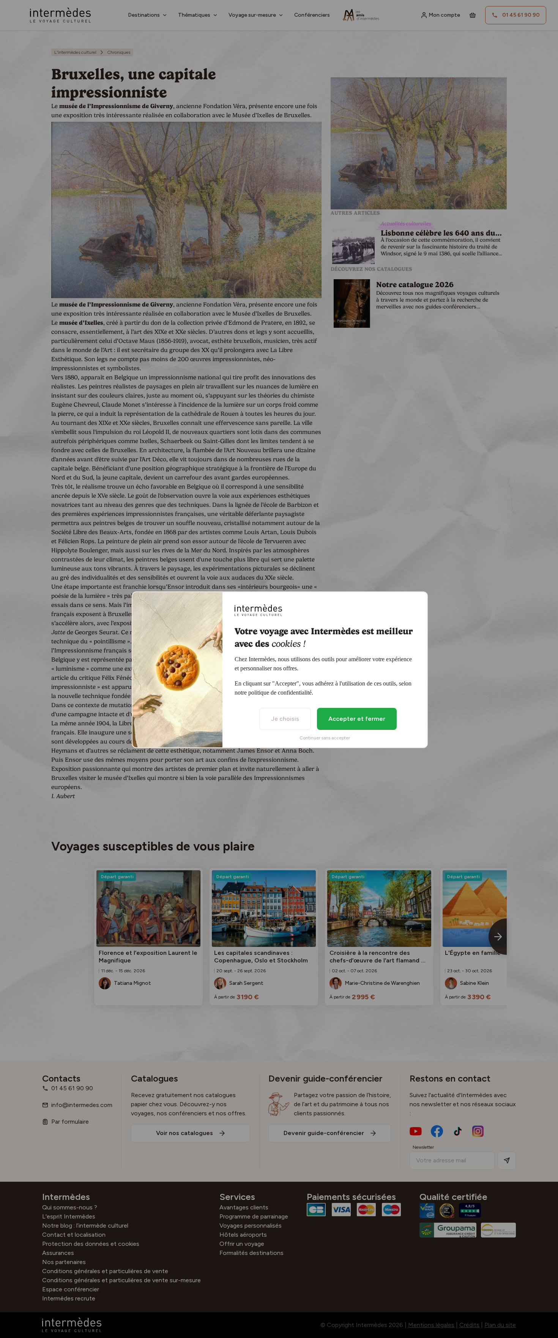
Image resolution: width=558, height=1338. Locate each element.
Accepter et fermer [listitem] (356, 718)
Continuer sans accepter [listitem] (324, 738)
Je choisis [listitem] (285, 718)
